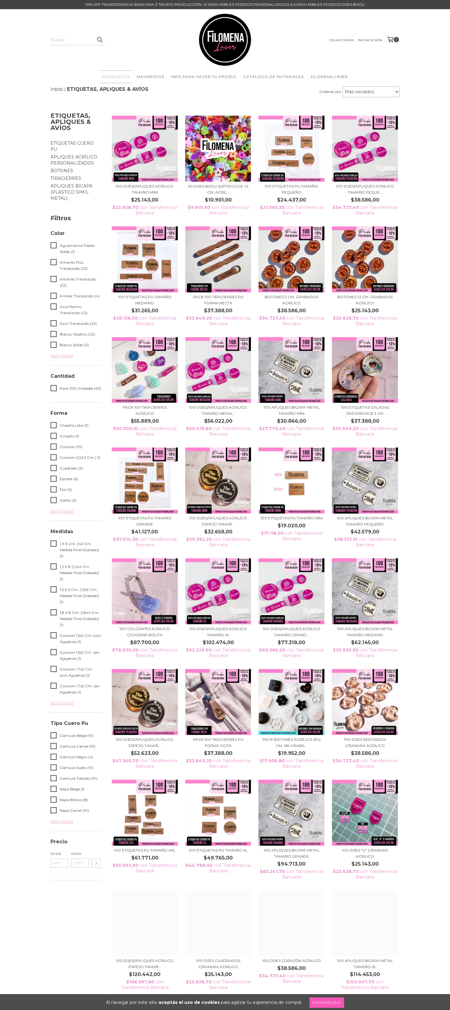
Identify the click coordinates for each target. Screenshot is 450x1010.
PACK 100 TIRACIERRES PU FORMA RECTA (218, 300)
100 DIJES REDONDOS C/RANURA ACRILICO (365, 742)
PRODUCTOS (116, 76)
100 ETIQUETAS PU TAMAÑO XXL (144, 850)
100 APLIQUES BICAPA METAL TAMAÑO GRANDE (292, 853)
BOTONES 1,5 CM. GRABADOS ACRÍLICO (365, 300)
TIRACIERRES (66, 178)
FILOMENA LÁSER (329, 76)
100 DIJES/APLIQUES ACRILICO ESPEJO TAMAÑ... (218, 521)
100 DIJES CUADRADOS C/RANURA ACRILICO (218, 963)
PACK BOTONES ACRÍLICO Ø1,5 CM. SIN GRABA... (292, 742)
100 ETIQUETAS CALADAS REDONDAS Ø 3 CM (365, 410)
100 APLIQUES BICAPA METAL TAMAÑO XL (365, 963)
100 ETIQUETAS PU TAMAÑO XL (218, 850)
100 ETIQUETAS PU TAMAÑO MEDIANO (144, 300)
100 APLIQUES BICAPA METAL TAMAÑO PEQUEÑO (365, 521)
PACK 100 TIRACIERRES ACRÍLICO (145, 410)
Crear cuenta (341, 40)
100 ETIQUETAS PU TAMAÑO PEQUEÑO (291, 189)
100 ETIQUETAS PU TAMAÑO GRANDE (144, 521)
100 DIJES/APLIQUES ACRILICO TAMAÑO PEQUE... (365, 189)
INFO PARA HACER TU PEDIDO (203, 76)
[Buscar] (99, 39)
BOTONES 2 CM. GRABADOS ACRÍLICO (291, 300)
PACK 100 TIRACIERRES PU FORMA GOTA (218, 742)
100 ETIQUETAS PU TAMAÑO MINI (292, 518)
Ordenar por (330, 91)
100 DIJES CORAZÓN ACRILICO (291, 960)
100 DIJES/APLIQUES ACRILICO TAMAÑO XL (218, 631)
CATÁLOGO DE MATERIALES (273, 76)
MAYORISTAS (150, 76)
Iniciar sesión (370, 40)
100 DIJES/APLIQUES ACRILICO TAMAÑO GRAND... (292, 631)
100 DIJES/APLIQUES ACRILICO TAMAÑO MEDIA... (218, 410)
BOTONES (62, 170)
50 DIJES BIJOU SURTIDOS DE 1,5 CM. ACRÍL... (218, 189)
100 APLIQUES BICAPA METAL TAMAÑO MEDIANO (365, 631)
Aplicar (96, 863)
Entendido (327, 1002)
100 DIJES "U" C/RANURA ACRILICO (365, 853)
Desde (56, 854)
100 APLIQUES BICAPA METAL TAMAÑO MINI (292, 410)
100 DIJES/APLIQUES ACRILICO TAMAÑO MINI (145, 189)
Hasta (76, 854)
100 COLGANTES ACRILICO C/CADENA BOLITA (144, 631)
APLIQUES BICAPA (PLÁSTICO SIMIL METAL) (71, 192)
